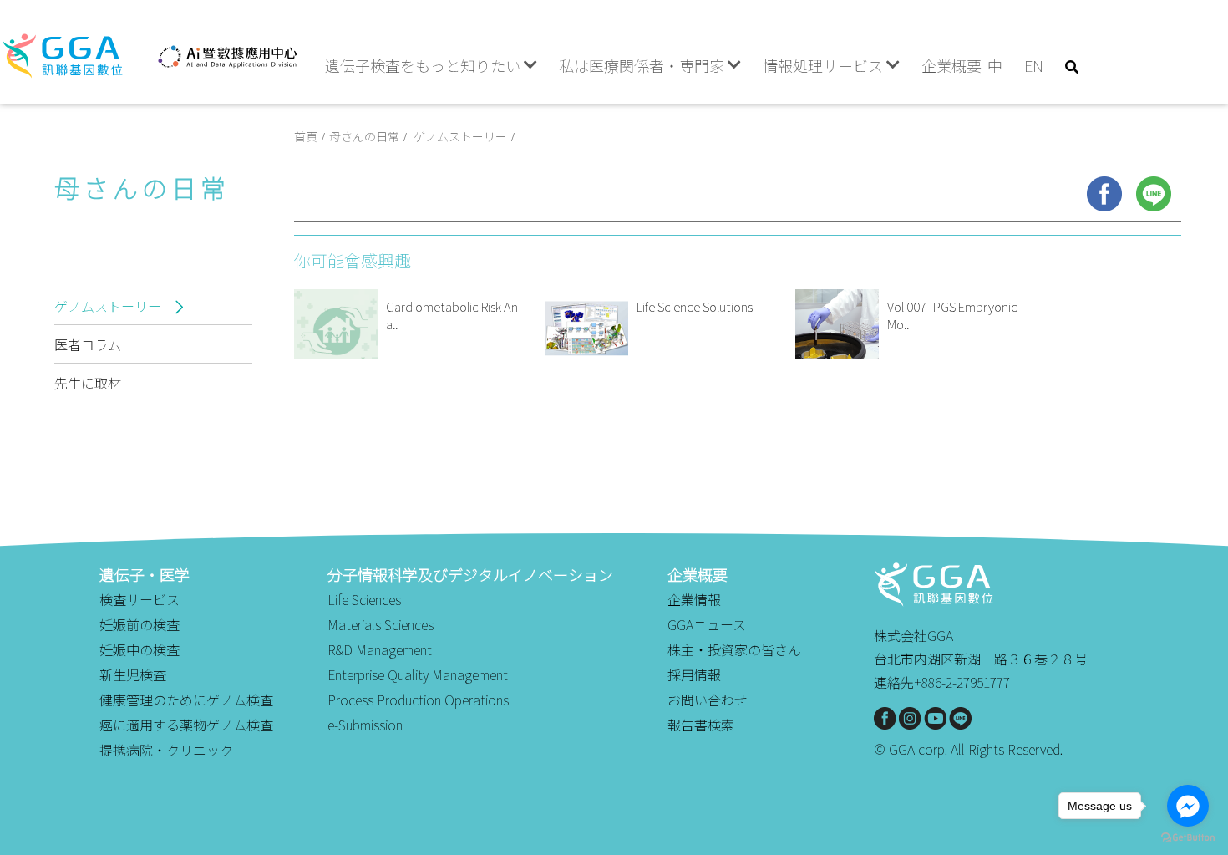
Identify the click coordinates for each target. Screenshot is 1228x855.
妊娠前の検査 (139, 624)
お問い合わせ (707, 700)
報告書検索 (700, 725)
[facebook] (1104, 193)
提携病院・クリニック (166, 750)
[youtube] (935, 718)
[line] (1153, 193)
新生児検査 (132, 674)
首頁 (305, 136)
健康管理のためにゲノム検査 (186, 700)
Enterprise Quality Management (417, 674)
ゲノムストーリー (109, 306)
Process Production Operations (418, 700)
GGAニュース (706, 624)
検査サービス (139, 599)
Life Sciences (364, 599)
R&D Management (379, 649)
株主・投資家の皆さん (734, 649)
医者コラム (87, 344)
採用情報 (694, 674)
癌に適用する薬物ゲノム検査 (186, 725)
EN (1033, 65)
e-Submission (365, 725)
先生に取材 (87, 383)
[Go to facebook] (1188, 806)
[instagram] (910, 718)
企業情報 (694, 599)
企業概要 (951, 65)
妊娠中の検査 (139, 649)
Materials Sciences (380, 624)
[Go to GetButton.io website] (1188, 837)
